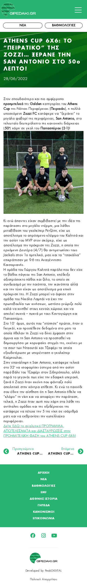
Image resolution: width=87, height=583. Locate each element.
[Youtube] (54, 535)
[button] (79, 10)
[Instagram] (43, 535)
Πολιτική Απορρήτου (43, 579)
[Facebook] (32, 535)
